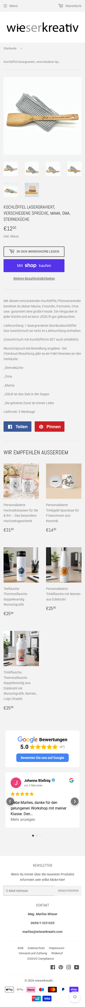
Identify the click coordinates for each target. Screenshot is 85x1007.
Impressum (56, 948)
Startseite (10, 48)
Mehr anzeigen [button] (23, 819)
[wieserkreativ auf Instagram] (68, 968)
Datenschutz (36, 948)
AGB (20, 948)
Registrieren (68, 890)
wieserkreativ (44, 980)
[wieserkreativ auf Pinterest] (60, 968)
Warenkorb (73, 6)
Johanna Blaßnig (37, 780)
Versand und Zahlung (33, 953)
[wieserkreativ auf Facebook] (52, 968)
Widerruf (57, 953)
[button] (42, 757)
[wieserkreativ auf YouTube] (76, 968)
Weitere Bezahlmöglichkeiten (34, 278)
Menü (13, 6)
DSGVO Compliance (40, 958)
